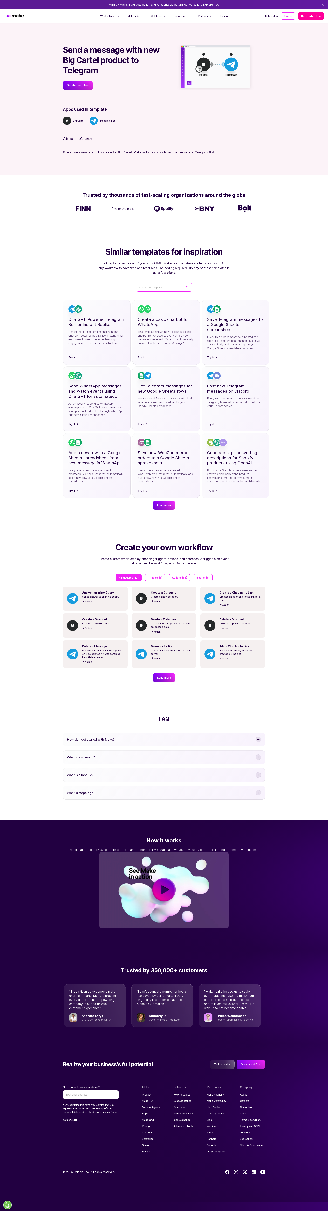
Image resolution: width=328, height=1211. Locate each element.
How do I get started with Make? (91, 739)
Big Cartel (78, 120)
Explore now (211, 4)
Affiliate (211, 1132)
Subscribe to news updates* (81, 1087)
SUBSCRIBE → (71, 1119)
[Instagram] (236, 1172)
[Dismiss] (322, 4)
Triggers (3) (155, 577)
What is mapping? (80, 793)
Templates (179, 1107)
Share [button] (88, 138)
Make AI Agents (151, 1107)
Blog (209, 1119)
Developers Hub (216, 1113)
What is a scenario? (81, 757)
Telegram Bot (107, 120)
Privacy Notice (110, 1112)
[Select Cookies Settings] (7, 1205)
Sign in (288, 16)
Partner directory (183, 1113)
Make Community (216, 1100)
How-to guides (182, 1094)
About (243, 1094)
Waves (146, 1151)
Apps (145, 1113)
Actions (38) (179, 577)
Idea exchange (182, 1119)
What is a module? (80, 775)
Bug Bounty (246, 1138)
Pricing (224, 16)
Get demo (147, 1132)
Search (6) (203, 577)
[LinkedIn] (253, 1172)
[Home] (15, 16)
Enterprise (148, 1138)
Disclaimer (245, 1132)
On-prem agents (216, 1151)
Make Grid (148, 1119)
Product (146, 1094)
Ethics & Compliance (251, 1145)
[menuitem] (110, 16)
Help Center (214, 1107)
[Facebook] (227, 1172)
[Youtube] (262, 1172)
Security (211, 1145)
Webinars (212, 1126)
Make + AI (147, 1100)
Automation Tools (183, 1126)
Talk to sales (270, 16)
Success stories (182, 1100)
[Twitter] (245, 1172)
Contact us (246, 1107)
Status (145, 1145)
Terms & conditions (251, 1119)
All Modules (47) (129, 577)
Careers (244, 1100)
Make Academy (215, 1094)
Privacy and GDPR (250, 1126)
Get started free (311, 16)
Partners (211, 1138)
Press (243, 1113)
